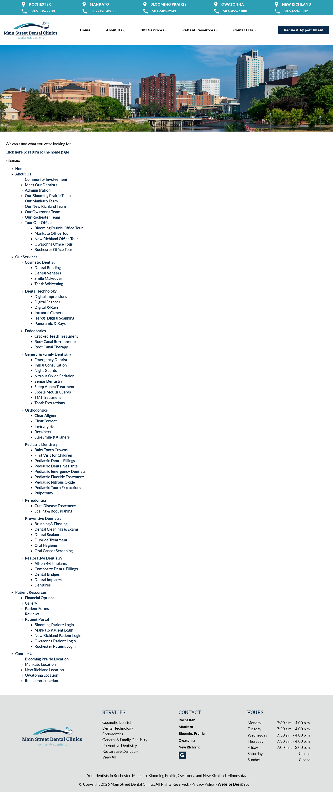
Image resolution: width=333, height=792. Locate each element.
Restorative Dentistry (43, 558)
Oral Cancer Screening (53, 551)
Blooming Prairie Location (47, 659)
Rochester (40, 4)
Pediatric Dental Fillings (54, 460)
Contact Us (243, 30)
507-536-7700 (43, 11)
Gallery (31, 603)
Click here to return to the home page (37, 152)
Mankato (99, 4)
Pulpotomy (43, 493)
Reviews (32, 614)
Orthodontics (36, 410)
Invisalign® (44, 426)
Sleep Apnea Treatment (54, 386)
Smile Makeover (48, 278)
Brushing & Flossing (50, 524)
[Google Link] (182, 755)
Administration (37, 190)
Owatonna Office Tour (53, 244)
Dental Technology (41, 291)
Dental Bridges (47, 574)
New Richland (296, 4)
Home (85, 30)
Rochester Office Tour (53, 249)
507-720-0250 (103, 11)
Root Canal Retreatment (55, 341)
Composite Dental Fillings (56, 569)
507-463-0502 (296, 11)
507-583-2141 (164, 11)
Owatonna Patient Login (55, 641)
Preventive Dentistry (43, 518)
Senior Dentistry (48, 381)
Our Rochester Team (42, 217)
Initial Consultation (50, 365)
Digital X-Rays (46, 307)
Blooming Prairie (169, 4)
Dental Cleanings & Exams (56, 529)
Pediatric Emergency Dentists (60, 471)
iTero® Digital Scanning (54, 318)
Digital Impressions (50, 296)
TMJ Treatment (47, 397)
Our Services (152, 30)
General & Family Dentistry (48, 354)
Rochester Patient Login (55, 646)
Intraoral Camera (48, 312)
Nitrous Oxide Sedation (54, 376)
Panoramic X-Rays (50, 323)
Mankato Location (40, 664)
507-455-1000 (235, 11)
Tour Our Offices (39, 222)
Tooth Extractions (49, 403)
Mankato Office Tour (52, 233)
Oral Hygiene (45, 545)
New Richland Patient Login (57, 635)
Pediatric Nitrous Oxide (54, 482)
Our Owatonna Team (42, 212)
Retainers (42, 432)
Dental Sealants (47, 534)
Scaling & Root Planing (53, 511)
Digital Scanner (47, 302)
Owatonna (232, 4)
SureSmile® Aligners (52, 437)
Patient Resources (198, 30)
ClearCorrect (45, 421)
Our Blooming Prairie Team (48, 195)
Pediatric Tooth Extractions (57, 487)
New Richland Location (44, 670)
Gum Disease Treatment (55, 505)
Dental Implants (48, 579)
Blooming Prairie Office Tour (58, 228)
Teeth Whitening (48, 284)
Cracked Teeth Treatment (56, 336)
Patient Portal (37, 619)
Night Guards (45, 370)
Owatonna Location (41, 675)
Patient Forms (37, 608)
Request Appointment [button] (304, 30)
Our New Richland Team (45, 206)
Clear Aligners (46, 415)
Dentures (42, 585)
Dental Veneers (47, 273)
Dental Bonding (47, 267)
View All (109, 757)
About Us (114, 30)
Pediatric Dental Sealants (56, 466)
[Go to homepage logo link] (52, 736)
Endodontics (35, 331)
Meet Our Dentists (41, 185)
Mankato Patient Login (53, 630)
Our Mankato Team (41, 201)
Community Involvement (46, 179)
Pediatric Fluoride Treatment (59, 477)
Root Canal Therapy (51, 347)
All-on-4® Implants (50, 563)
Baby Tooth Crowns (51, 450)
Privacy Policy (203, 784)
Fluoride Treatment (50, 540)
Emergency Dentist (50, 359)
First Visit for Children (53, 455)
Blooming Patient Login (54, 625)
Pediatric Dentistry (41, 444)
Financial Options (39, 598)
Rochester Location (41, 680)
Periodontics (36, 500)
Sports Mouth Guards (52, 392)
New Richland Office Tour (56, 239)
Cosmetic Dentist (40, 262)
